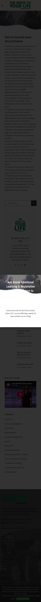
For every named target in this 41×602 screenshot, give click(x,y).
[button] (38, 278)
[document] (20, 301)
